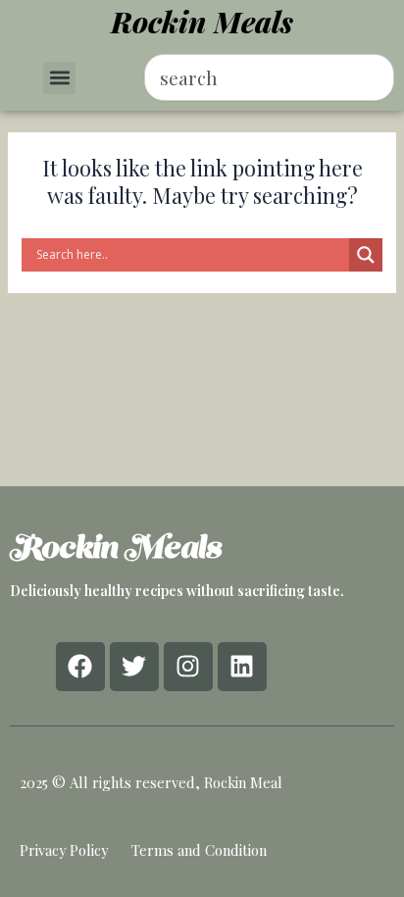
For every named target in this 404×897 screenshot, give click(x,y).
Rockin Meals (202, 21)
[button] (59, 78)
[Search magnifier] (365, 255)
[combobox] (269, 77)
